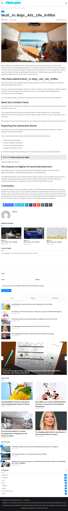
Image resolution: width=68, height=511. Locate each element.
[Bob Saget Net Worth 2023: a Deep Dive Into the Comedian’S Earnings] (5, 336)
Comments (55, 298)
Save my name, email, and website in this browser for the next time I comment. (23, 285)
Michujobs (5, 477)
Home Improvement (7, 491)
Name (3, 273)
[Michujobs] (13, 3)
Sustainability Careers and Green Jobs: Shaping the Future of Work (32, 304)
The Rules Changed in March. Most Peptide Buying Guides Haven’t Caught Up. (35, 447)
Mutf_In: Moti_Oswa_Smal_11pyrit (31, 241)
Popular (12, 298)
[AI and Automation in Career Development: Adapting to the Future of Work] (5, 321)
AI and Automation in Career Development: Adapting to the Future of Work (34, 319)
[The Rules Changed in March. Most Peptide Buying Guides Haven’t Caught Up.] (5, 449)
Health (4, 488)
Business (4, 485)
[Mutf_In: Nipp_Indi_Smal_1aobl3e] (57, 233)
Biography (5, 475)
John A (6, 19)
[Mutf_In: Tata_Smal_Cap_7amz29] (11, 233)
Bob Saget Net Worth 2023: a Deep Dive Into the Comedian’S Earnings (33, 334)
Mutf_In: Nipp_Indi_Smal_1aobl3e (54, 241)
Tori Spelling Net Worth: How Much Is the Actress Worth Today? (31, 326)
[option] (34, 358)
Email (3, 279)
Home (4, 8)
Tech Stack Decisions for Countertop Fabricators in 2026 (29, 454)
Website (37, 279)
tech (8, 8)
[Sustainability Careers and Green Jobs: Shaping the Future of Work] (5, 306)
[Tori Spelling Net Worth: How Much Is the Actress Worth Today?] (5, 329)
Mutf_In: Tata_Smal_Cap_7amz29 (9, 241)
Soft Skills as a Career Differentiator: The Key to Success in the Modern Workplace (36, 311)
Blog (3, 483)
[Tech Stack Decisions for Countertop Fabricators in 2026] (5, 456)
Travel (4, 493)
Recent (33, 298)
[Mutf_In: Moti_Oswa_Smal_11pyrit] (34, 233)
